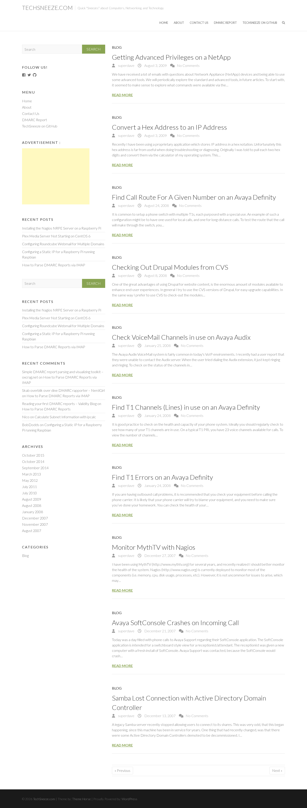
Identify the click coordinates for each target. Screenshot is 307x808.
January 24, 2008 (157, 415)
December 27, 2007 (160, 555)
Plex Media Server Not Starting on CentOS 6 (56, 236)
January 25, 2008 (157, 345)
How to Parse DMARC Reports (46, 409)
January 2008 (32, 512)
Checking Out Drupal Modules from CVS (170, 267)
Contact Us (199, 22)
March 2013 (31, 474)
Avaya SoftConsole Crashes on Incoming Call (175, 622)
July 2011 (29, 486)
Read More (122, 95)
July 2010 (29, 493)
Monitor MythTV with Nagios (153, 547)
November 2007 (35, 524)
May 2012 (30, 480)
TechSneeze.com (47, 7)
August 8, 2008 (155, 275)
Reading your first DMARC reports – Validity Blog (59, 403)
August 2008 (31, 505)
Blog (117, 47)
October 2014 (33, 461)
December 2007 (35, 518)
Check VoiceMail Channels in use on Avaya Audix (181, 337)
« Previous (122, 770)
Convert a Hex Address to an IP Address (169, 127)
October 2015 (33, 455)
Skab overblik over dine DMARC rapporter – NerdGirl (63, 390)
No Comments (188, 65)
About (179, 22)
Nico (25, 417)
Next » (277, 770)
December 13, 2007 (160, 716)
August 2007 (31, 530)
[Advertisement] (55, 176)
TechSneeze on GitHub (259, 22)
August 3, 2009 (155, 65)
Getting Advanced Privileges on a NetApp (171, 57)
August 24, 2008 (156, 205)
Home (163, 22)
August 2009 (31, 499)
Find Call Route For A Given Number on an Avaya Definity (194, 197)
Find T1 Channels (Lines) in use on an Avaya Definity (186, 407)
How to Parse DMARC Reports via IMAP (53, 265)
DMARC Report (225, 22)
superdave (125, 65)
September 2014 (35, 468)
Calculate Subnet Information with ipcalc (65, 417)
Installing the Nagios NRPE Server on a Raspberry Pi (61, 228)
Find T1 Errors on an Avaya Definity (162, 477)
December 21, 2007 (160, 631)
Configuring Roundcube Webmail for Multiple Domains (63, 244)
